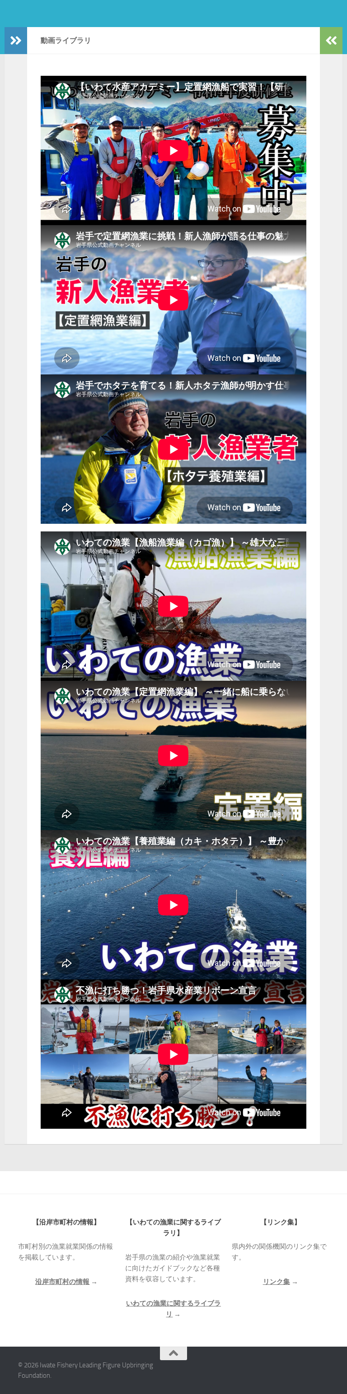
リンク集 (276, 1282)
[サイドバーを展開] (16, 40)
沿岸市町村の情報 (62, 1282)
